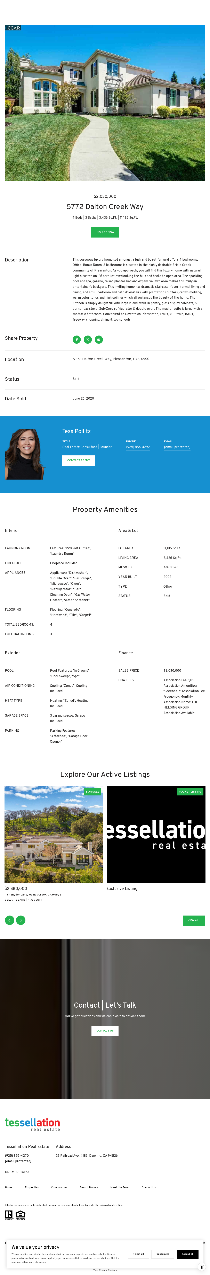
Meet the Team (119, 1187)
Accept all (187, 1254)
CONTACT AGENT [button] (78, 460)
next (20, 920)
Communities (59, 1187)
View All (194, 920)
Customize (162, 1254)
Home (9, 1187)
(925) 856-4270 (17, 1156)
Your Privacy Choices (105, 1270)
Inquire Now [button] (105, 232)
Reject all (138, 1254)
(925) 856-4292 (138, 447)
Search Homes (89, 1187)
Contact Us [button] (105, 1031)
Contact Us (149, 1187)
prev (9, 920)
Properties (32, 1187)
